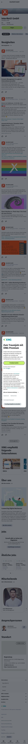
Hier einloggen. (7, 368)
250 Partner (16, 373)
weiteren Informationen (12, 387)
